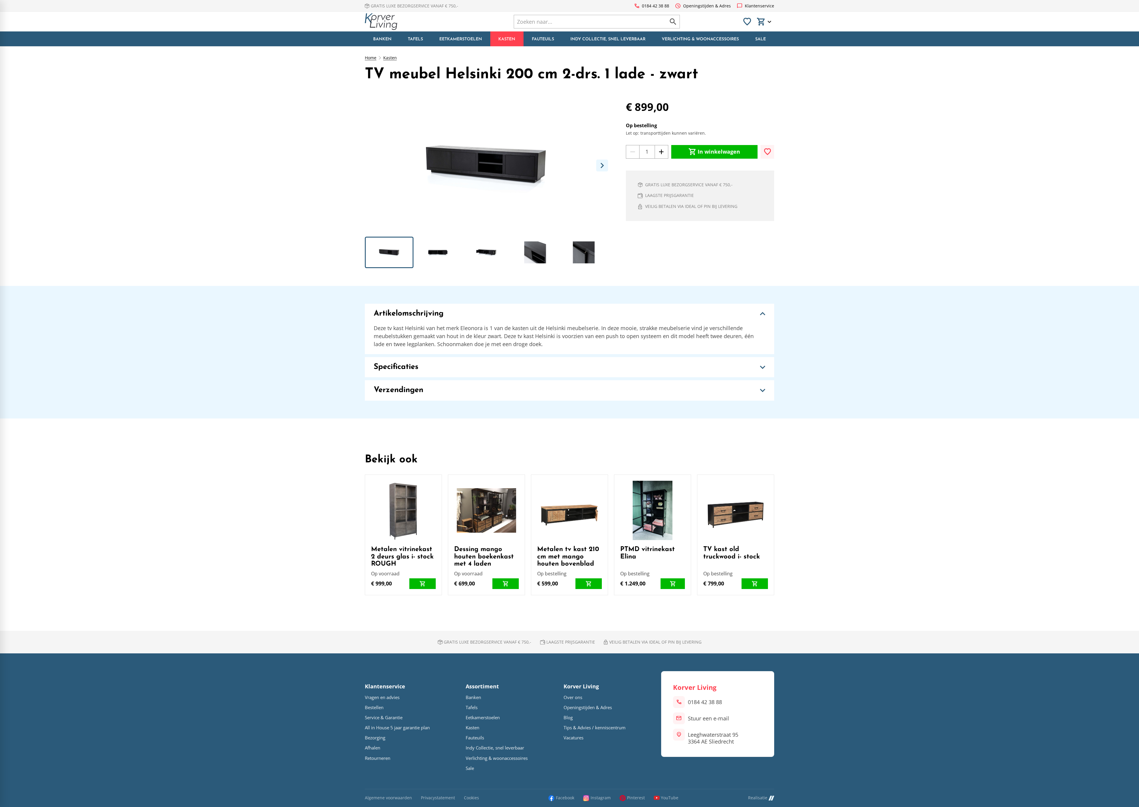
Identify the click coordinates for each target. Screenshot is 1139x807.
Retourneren (377, 758)
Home (370, 58)
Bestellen (374, 707)
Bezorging (375, 738)
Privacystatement (438, 797)
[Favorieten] (747, 21)
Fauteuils (475, 738)
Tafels (472, 707)
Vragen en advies (382, 697)
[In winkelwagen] (422, 583)
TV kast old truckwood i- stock (731, 553)
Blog (568, 717)
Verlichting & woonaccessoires (497, 758)
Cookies (471, 797)
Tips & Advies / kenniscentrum (595, 727)
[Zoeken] (673, 21)
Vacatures (573, 738)
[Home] (381, 21)
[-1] (633, 152)
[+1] (661, 152)
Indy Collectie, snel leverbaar (495, 748)
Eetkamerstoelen (483, 717)
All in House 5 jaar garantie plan (397, 727)
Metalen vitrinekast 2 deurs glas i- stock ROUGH (402, 556)
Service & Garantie (384, 717)
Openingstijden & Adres (588, 707)
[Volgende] (602, 165)
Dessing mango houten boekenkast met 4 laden (484, 556)
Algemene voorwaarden (388, 797)
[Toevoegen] (767, 152)
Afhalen (372, 748)
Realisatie (757, 798)
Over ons (573, 697)
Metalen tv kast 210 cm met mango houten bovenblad (568, 556)
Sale (470, 768)
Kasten (390, 58)
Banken (473, 697)
